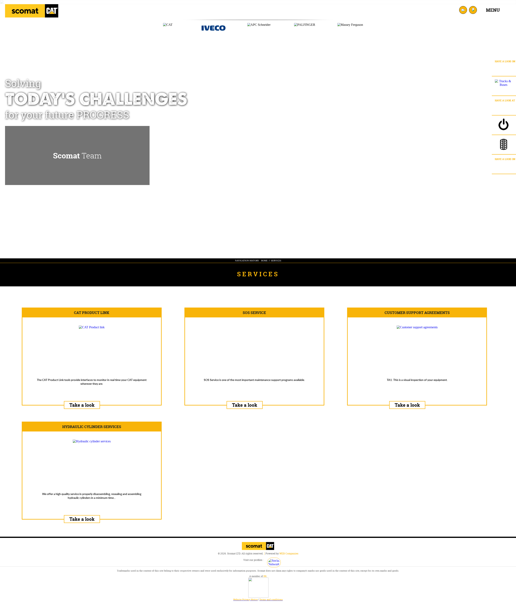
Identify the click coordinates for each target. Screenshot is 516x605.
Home (264, 260)
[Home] (31, 11)
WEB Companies (288, 553)
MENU (493, 10)
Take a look (82, 405)
